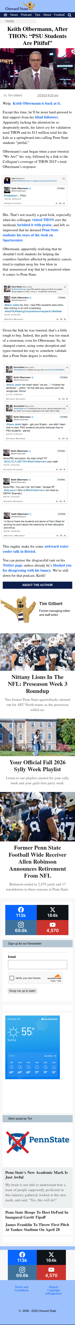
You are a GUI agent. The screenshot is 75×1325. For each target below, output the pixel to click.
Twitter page (12, 565)
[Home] (20, 9)
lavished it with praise (34, 224)
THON (9, 21)
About (47, 14)
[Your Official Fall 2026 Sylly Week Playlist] (37, 754)
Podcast (26, 14)
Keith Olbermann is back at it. (37, 103)
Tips (37, 14)
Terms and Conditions (22, 1289)
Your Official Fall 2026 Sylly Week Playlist (37, 765)
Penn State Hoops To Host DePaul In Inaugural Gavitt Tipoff (36, 1214)
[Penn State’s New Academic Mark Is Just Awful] (38, 1168)
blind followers (46, 117)
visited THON (43, 219)
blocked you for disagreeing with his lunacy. (37, 568)
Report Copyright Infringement (54, 1290)
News (14, 14)
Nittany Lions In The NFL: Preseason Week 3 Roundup (37, 683)
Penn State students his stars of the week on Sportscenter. (31, 235)
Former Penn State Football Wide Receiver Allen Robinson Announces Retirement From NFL (37, 861)
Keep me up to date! (22, 990)
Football (59, 14)
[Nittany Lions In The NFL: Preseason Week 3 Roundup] (37, 669)
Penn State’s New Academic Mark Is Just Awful (36, 1174)
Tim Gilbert (15, 95)
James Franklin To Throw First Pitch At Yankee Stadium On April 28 (37, 1226)
